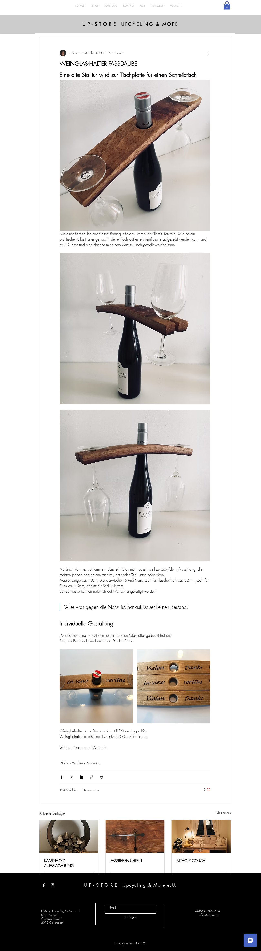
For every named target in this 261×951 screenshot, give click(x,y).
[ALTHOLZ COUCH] (201, 836)
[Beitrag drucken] (101, 777)
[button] (226, 5)
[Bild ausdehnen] (96, 686)
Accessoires (93, 763)
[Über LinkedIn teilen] (81, 777)
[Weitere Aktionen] (208, 52)
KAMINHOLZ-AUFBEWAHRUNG (59, 863)
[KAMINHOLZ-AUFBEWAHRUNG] (68, 836)
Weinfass (77, 763)
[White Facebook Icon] (43, 885)
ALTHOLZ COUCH (191, 860)
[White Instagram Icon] (52, 885)
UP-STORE (100, 24)
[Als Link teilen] (91, 777)
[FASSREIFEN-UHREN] (135, 836)
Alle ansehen (223, 813)
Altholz (64, 763)
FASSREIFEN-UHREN (126, 860)
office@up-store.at (209, 915)
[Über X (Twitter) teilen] (71, 777)
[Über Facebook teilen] (61, 777)
